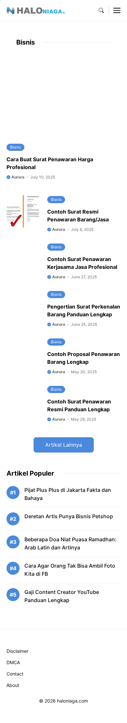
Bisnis (15, 147)
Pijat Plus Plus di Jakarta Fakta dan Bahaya (67, 494)
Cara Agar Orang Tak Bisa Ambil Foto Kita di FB (69, 569)
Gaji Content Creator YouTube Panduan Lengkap (61, 596)
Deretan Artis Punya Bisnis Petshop (68, 516)
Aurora (17, 177)
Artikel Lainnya (63, 444)
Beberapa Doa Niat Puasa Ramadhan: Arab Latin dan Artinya (70, 543)
